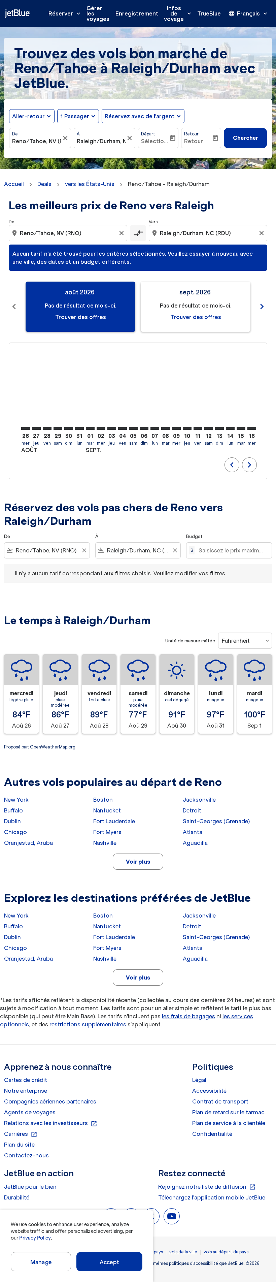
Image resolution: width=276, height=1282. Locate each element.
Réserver (65, 13)
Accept (109, 1262)
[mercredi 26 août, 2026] (25, 428)
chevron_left (14, 306)
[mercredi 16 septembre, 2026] (251, 428)
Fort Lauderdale (114, 821)
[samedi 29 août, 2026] (58, 428)
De (15, 133)
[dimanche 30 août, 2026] (68, 428)
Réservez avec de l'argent (140, 116)
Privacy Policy (34, 1238)
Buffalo (13, 810)
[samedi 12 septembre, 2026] (208, 428)
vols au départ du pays (226, 1251)
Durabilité (16, 1197)
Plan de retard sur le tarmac (228, 1112)
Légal (199, 1080)
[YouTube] (172, 1216)
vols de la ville (183, 1251)
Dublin (12, 821)
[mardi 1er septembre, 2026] (90, 428)
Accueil (14, 184)
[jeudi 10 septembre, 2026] (187, 428)
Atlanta (192, 832)
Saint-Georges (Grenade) (216, 821)
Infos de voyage (178, 13)
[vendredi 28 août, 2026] (47, 428)
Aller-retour (28, 116)
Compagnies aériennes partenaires (50, 1101)
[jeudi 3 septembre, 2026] (111, 428)
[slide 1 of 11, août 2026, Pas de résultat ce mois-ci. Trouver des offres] (80, 307)
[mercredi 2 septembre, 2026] (101, 428)
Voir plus (138, 861)
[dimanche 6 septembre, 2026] (144, 428)
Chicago (15, 832)
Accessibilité (209, 1090)
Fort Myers (107, 832)
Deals (44, 184)
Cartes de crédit (25, 1080)
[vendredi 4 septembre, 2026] (122, 428)
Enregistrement (137, 13)
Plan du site (19, 1144)
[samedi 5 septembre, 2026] (133, 428)
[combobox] (68, 233)
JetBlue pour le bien (30, 1186)
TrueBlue (209, 13)
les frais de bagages (188, 1016)
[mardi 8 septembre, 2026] (165, 428)
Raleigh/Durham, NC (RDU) (101, 141)
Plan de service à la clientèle (228, 1123)
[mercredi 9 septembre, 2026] (176, 428)
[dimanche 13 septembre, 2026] (219, 428)
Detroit (192, 810)
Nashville (104, 842)
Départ (148, 133)
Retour (191, 133)
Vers (153, 221)
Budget (194, 536)
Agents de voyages (30, 1112)
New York (16, 799)
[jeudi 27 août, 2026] (36, 428)
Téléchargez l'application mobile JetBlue (211, 1197)
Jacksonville (199, 799)
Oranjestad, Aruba (28, 842)
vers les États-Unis (89, 184)
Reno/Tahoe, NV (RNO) (36, 141)
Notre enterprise (25, 1090)
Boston (103, 799)
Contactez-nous (26, 1155)
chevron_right (261, 306)
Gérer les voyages (98, 13)
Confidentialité (212, 1133)
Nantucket (107, 810)
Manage (40, 1262)
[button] (78, 116)
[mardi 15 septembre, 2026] (241, 428)
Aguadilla (195, 842)
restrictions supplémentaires (87, 1024)
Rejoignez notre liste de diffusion (207, 1187)
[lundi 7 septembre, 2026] (154, 428)
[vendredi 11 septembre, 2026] (198, 428)
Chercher (245, 137)
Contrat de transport (220, 1101)
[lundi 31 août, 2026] (79, 428)
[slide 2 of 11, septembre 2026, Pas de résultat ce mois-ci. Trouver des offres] (195, 307)
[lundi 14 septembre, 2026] (230, 428)
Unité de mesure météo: (190, 641)
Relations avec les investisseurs (50, 1123)
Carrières (20, 1134)
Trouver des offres (80, 317)
